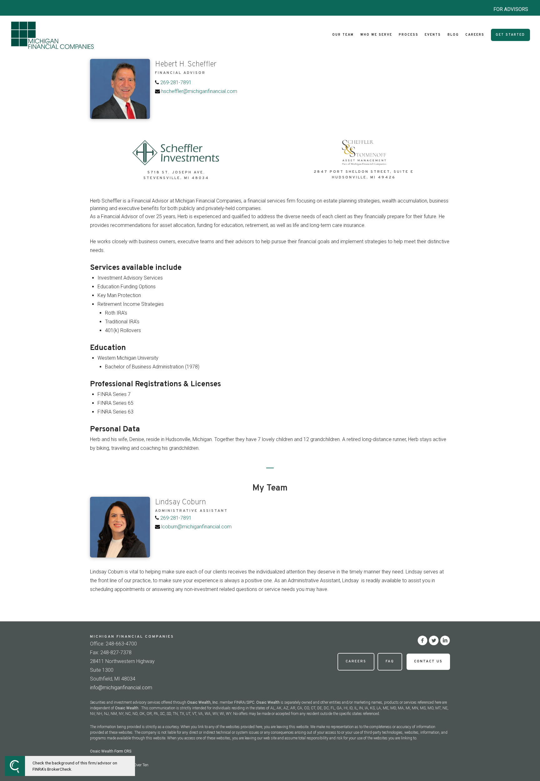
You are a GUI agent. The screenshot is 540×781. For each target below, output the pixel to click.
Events (433, 35)
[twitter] (434, 640)
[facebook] (423, 640)
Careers (474, 35)
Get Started (510, 35)
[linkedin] (445, 640)
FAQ (390, 661)
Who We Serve (376, 35)
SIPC (250, 702)
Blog (453, 35)
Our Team (343, 35)
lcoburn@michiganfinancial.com (196, 527)
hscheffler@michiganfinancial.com (199, 91)
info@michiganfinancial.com (121, 688)
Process (408, 35)
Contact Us (428, 661)
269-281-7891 (176, 82)
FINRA (239, 702)
